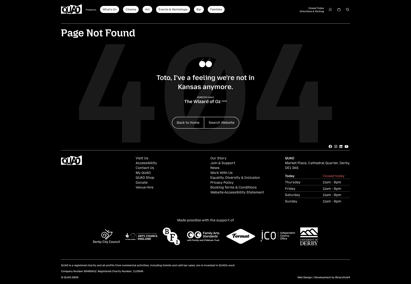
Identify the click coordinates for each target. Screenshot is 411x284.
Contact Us (145, 167)
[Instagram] (335, 146)
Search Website (221, 122)
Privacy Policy (222, 182)
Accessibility (146, 162)
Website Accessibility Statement (237, 192)
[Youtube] (346, 146)
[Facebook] (330, 146)
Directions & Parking (312, 11)
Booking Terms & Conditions (233, 187)
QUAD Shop (145, 177)
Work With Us (221, 172)
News (214, 167)
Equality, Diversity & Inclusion (235, 177)
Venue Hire (144, 187)
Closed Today (316, 7)
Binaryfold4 (342, 277)
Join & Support (222, 162)
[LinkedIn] (340, 146)
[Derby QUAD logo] (71, 9)
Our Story (218, 158)
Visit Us (142, 158)
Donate (142, 182)
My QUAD (143, 172)
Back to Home (188, 122)
